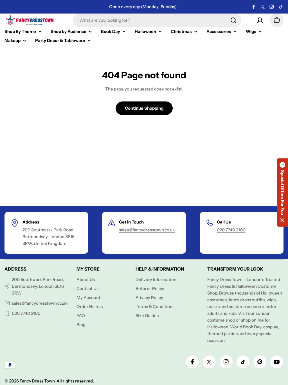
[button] (282, 192)
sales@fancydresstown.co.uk (147, 230)
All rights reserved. (75, 381)
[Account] (259, 20)
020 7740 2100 (231, 230)
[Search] (233, 20)
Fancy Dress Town (37, 381)
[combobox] (157, 20)
